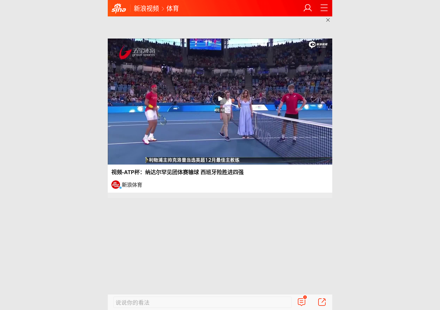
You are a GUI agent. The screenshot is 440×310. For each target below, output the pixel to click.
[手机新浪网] (118, 8)
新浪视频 (146, 8)
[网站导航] (324, 8)
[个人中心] (307, 8)
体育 (172, 8)
